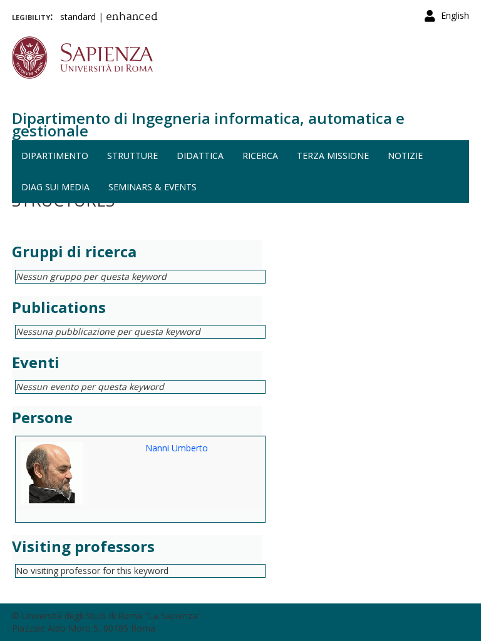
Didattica (200, 156)
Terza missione (333, 156)
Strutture (132, 156)
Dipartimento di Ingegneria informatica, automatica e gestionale (208, 124)
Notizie (405, 156)
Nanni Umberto (176, 448)
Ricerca (260, 156)
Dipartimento (54, 156)
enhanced (132, 17)
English (455, 15)
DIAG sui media (55, 187)
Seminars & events (152, 187)
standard (78, 17)
